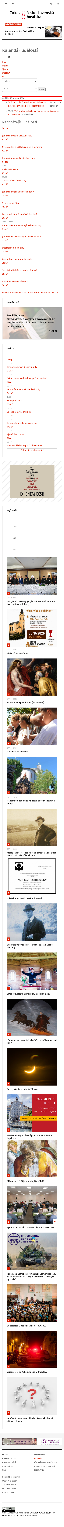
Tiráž (4, 1470)
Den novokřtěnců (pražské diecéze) (19, 214)
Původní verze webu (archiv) (45, 1462)
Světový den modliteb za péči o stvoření (22, 147)
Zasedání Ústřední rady (14, 180)
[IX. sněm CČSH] (32, 481)
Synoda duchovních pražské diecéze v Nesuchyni (30, 1227)
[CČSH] (32, 14)
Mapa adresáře (8, 1493)
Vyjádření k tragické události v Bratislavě (27, 1372)
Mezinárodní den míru (13, 247)
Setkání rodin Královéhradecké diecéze (27, 102)
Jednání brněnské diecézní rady (18, 191)
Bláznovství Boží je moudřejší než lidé (25, 1181)
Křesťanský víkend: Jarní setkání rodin (26, 106)
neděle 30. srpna (35, 27)
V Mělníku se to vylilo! (17, 751)
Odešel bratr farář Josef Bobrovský (24, 898)
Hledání (5, 1455)
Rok (4, 62)
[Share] (51, 3)
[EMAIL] (9, 57)
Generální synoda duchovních (17, 259)
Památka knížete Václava (15, 281)
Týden (5, 69)
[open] (5, 3)
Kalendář (38, 1459)
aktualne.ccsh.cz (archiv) (44, 1466)
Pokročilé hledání (9, 1459)
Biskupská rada (10, 169)
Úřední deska (39, 1455)
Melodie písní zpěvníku (11, 1477)
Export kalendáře (9, 1489)
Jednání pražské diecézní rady (17, 135)
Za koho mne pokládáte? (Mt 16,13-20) (25, 702)
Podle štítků (39, 1470)
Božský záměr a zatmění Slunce (22, 1089)
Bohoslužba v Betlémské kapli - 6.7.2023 (26, 1326)
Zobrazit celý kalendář (32, 450)
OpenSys (33, 1516)
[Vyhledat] (3, 76)
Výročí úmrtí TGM (10, 203)
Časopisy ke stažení (10, 1481)
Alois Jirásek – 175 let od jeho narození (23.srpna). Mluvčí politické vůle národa (31, 854)
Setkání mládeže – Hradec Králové (19, 270)
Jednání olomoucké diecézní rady (18, 158)
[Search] (58, 3)
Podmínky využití (9, 1462)
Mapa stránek (7, 1466)
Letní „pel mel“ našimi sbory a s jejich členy (28, 994)
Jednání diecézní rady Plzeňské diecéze (22, 236)
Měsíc (5, 66)
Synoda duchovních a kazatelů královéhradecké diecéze (30, 292)
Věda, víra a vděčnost (17, 653)
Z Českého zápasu (9, 1485)
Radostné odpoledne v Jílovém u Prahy (21, 225)
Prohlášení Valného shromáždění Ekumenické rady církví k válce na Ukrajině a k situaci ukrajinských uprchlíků (31, 1277)
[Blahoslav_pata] (32, 1441)
